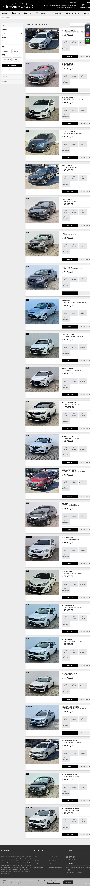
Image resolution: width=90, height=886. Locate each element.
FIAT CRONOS (69, 166)
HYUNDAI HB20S (72, 335)
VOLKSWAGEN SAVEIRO (74, 708)
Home (5, 13)
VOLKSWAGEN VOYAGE (72, 741)
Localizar (13, 65)
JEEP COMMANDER (71, 403)
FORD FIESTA (74, 301)
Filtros (4, 25)
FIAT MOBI (69, 234)
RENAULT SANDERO (73, 471)
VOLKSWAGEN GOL (72, 606)
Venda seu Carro (74, 13)
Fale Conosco (53, 864)
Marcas (4, 77)
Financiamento (43, 13)
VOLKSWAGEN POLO (69, 674)
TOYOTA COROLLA (71, 504)
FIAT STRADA (73, 268)
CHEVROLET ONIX (75, 31)
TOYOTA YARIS (72, 572)
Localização (57, 13)
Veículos (29, 13)
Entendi (68, 882)
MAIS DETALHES (70, 56)
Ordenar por (75, 25)
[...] (8, 873)
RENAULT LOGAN (70, 437)
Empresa (16, 13)
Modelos (4, 81)
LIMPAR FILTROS (12, 69)
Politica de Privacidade (56, 867)
